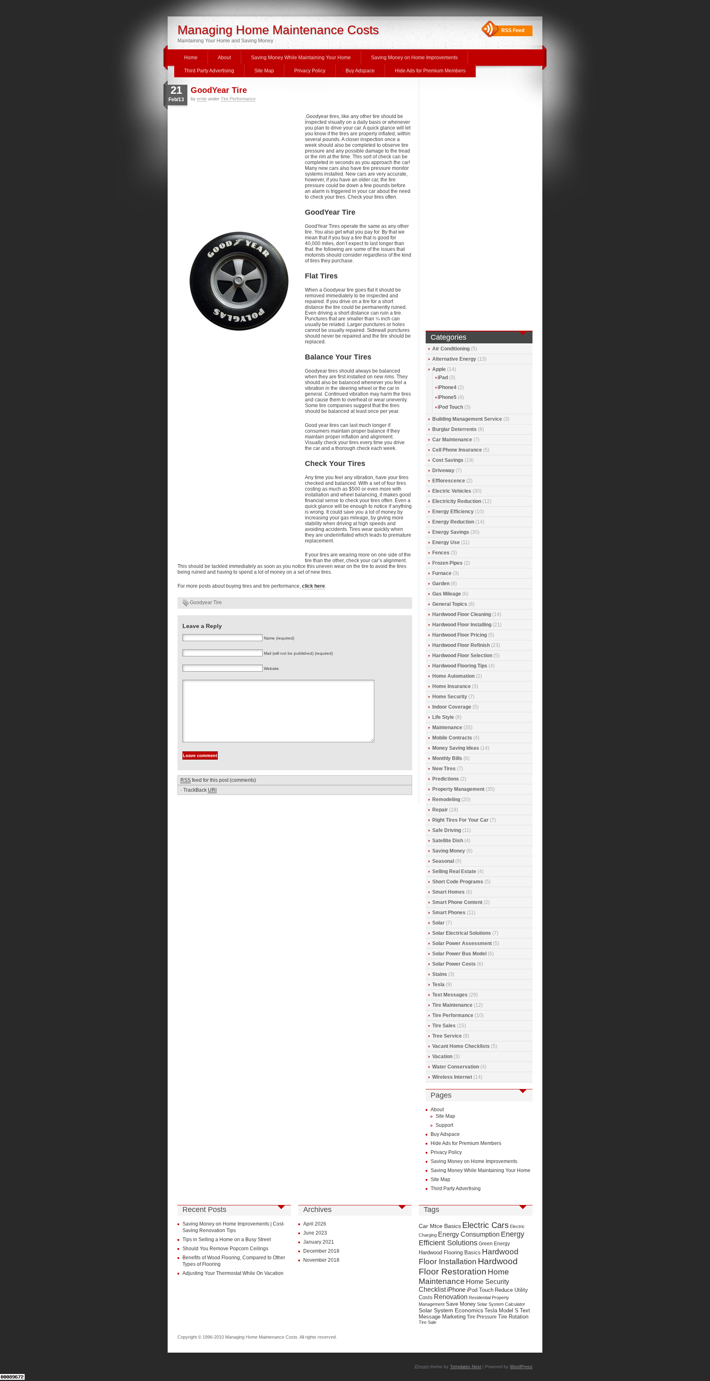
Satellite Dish (447, 840)
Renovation (451, 1296)
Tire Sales (444, 1026)
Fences (441, 553)
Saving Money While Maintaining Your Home (301, 57)
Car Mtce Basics (440, 1226)
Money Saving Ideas (455, 748)
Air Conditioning (451, 349)
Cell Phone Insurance (457, 450)
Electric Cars (485, 1225)
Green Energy (494, 1244)
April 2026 (314, 1224)
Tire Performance (238, 98)
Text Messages (450, 995)
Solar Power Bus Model (459, 954)
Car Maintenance (452, 440)
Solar (438, 923)
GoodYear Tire (219, 90)
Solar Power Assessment (462, 943)
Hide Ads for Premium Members (430, 71)
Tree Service (447, 1036)
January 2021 (318, 1242)
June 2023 (315, 1233)
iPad (443, 377)
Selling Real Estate (454, 871)
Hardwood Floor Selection (462, 655)
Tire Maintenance (452, 1005)
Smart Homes (448, 892)
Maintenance (447, 727)
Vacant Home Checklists (461, 1046)
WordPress (521, 1366)
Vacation (442, 1056)
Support (444, 1125)
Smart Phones (449, 912)
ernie (202, 98)
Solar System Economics (451, 1310)
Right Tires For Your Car (460, 820)
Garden (441, 583)
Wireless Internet (452, 1077)
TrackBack (200, 790)
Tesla (438, 984)
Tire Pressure (482, 1317)
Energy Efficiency (453, 511)
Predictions (445, 779)
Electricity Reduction (456, 501)
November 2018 (321, 1260)
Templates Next (465, 1366)
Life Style (443, 717)
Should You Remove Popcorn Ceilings (225, 1248)
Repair (440, 810)
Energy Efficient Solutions (471, 1238)
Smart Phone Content (457, 902)
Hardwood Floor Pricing (459, 635)
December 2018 (321, 1251)
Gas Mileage (446, 594)
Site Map (264, 71)
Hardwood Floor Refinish (461, 645)
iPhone (456, 1289)
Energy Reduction (453, 522)
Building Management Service (467, 419)
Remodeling (446, 799)
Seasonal (443, 861)
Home (191, 57)
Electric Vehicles (451, 491)
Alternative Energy (454, 359)
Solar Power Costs (454, 964)
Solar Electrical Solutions (461, 933)
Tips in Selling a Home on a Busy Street (226, 1239)
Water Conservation (455, 1067)
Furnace (442, 573)
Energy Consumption (469, 1234)
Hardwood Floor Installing (461, 625)
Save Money (461, 1304)
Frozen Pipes (447, 563)
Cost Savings (447, 460)
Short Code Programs (457, 882)
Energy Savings (450, 532)
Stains (439, 974)
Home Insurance (451, 686)
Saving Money (448, 851)
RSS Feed (512, 30)
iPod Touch (450, 407)
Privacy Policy (309, 71)
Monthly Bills (447, 758)
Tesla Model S (501, 1310)
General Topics (449, 604)
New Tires (444, 769)
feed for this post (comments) (218, 780)
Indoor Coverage (451, 707)
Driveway (443, 470)
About (224, 57)
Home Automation (453, 676)
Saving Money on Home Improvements (414, 57)
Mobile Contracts (452, 738)
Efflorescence (448, 481)
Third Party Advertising (209, 71)
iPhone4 (447, 387)
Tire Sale (427, 1322)
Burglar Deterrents (454, 429)
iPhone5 (447, 397)
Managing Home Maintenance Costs (278, 30)
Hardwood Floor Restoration (468, 1266)
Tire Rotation (513, 1317)
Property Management (458, 789)
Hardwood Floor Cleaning (461, 614)
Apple (439, 369)
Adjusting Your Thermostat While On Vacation (233, 1273)
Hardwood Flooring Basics (450, 1252)
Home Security (449, 697)
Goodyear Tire (206, 602)
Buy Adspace (360, 71)
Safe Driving (446, 830)
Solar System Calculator (501, 1304)
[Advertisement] (239, 169)
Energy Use (446, 542)
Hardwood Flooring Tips (459, 666)
